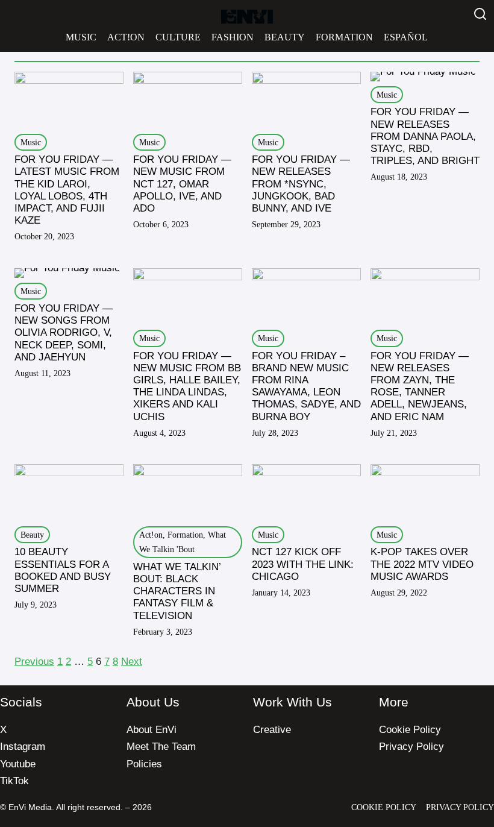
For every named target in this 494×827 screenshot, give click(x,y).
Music (81, 37)
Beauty (284, 37)
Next (131, 661)
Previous (34, 661)
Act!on (126, 37)
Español (406, 37)
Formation (344, 37)
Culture (178, 37)
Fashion (232, 37)
